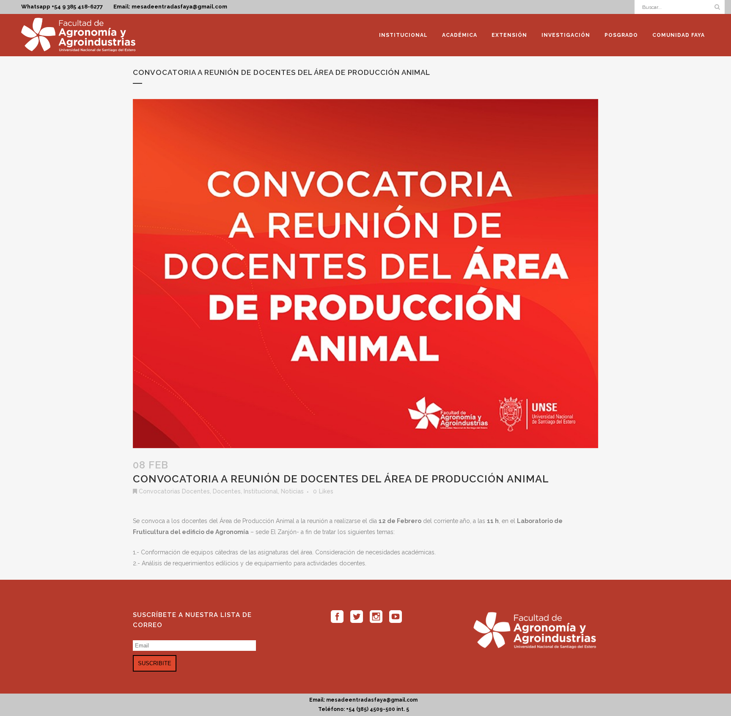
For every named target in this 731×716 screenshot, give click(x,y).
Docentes (227, 491)
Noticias (292, 491)
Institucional (261, 491)
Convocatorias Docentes (174, 491)
